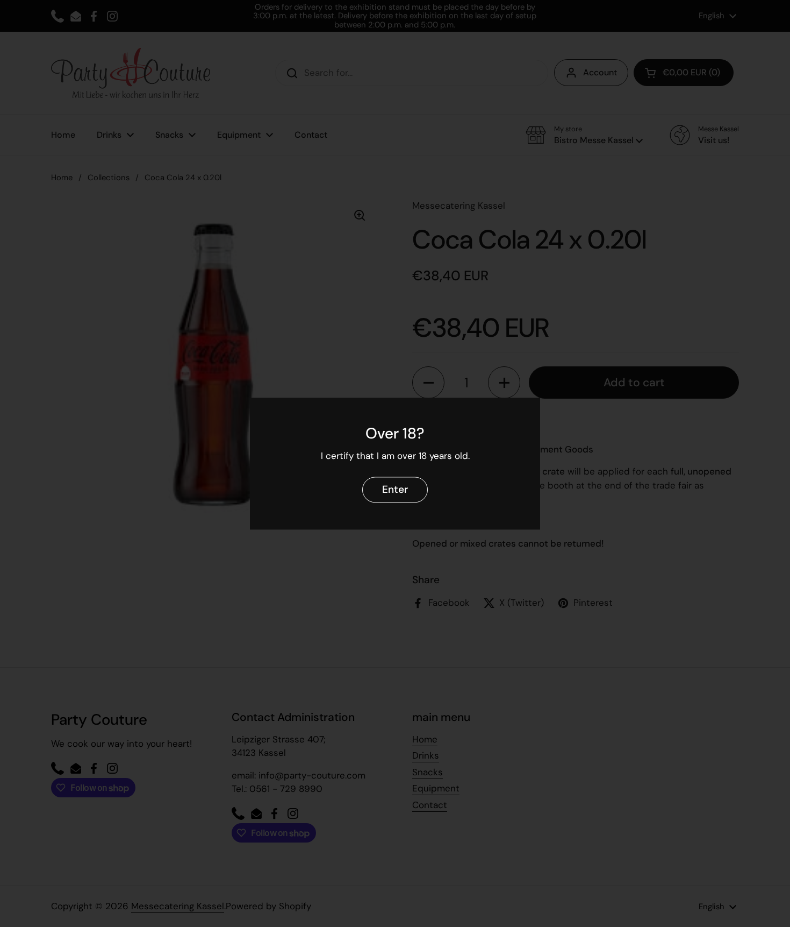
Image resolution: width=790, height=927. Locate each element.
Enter (395, 489)
